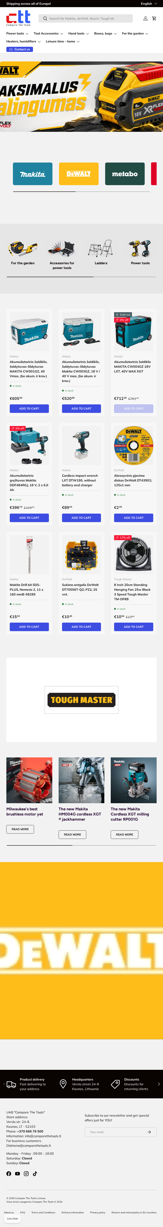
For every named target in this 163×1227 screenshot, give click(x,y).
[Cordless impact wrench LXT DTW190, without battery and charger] (81, 445)
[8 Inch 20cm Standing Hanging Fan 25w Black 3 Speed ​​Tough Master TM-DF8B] (133, 554)
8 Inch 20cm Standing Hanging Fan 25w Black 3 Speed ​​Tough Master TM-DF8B (132, 592)
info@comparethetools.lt (43, 1136)
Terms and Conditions (43, 1212)
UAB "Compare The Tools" (25, 1112)
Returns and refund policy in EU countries (134, 1212)
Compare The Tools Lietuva (30, 1198)
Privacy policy (97, 1212)
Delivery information (73, 1212)
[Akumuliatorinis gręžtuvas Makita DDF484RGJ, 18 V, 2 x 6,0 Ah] (29, 445)
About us (9, 1212)
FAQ (22, 1212)
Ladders (101, 263)
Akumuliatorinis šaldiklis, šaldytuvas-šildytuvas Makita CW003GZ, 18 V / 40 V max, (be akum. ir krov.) (81, 371)
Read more (20, 829)
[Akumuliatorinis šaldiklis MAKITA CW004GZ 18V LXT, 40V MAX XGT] (133, 331)
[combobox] (86, 18)
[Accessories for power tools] (62, 248)
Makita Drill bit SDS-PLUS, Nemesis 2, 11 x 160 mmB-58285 (26, 589)
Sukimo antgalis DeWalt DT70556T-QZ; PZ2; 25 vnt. (80, 589)
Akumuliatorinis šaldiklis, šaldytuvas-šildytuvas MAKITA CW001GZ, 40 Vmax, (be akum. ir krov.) (28, 369)
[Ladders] (101, 248)
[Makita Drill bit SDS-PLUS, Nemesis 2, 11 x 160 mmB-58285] (29, 554)
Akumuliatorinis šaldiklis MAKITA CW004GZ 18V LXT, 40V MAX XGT (132, 366)
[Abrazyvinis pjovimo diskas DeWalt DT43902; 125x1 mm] (133, 445)
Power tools (140, 263)
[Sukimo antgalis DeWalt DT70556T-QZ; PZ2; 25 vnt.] (81, 554)
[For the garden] (22, 248)
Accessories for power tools (62, 265)
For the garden (23, 263)
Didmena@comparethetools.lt (28, 1146)
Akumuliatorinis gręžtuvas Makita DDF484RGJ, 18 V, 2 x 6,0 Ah (29, 483)
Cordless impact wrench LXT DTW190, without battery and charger (80, 480)
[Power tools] (140, 248)
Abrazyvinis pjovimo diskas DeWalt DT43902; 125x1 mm (133, 480)
